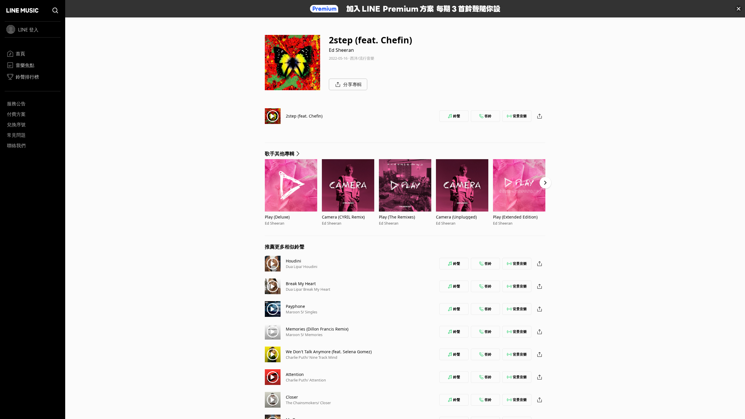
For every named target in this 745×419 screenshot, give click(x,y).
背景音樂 (520, 115)
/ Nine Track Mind (322, 357)
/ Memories (312, 334)
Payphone (295, 306)
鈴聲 (456, 115)
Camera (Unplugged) (456, 216)
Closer (292, 397)
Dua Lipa (293, 266)
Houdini (293, 261)
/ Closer (324, 402)
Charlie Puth (296, 357)
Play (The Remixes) (397, 216)
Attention (295, 374)
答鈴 (488, 115)
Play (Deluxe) (277, 216)
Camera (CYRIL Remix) (343, 216)
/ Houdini (309, 266)
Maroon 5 (294, 312)
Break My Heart (301, 283)
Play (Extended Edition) (515, 216)
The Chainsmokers (302, 402)
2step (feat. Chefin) (304, 116)
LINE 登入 (28, 29)
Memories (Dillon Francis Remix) (317, 329)
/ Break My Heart (315, 289)
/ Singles (310, 312)
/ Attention (316, 380)
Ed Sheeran (341, 50)
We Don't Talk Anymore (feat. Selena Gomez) (329, 351)
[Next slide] (545, 183)
